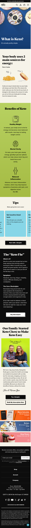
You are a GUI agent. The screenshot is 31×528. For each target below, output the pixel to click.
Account (14, 470)
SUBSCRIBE (24, 453)
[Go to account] (20, 4)
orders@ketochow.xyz (16, 483)
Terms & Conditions (21, 456)
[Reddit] (21, 495)
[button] (26, 525)
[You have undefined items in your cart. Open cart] (23, 4)
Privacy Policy (18, 457)
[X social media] (15, 495)
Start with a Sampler (15, 240)
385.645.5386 (16, 481)
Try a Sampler (15, 393)
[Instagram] (8, 495)
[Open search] (17, 5)
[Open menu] (26, 5)
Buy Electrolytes (15, 312)
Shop (14, 465)
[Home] (3, 5)
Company (15, 475)
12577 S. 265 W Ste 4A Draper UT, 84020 (15, 490)
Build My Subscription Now (15, 399)
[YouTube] (11, 495)
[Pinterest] (24, 495)
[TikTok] (18, 495)
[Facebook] (5, 495)
